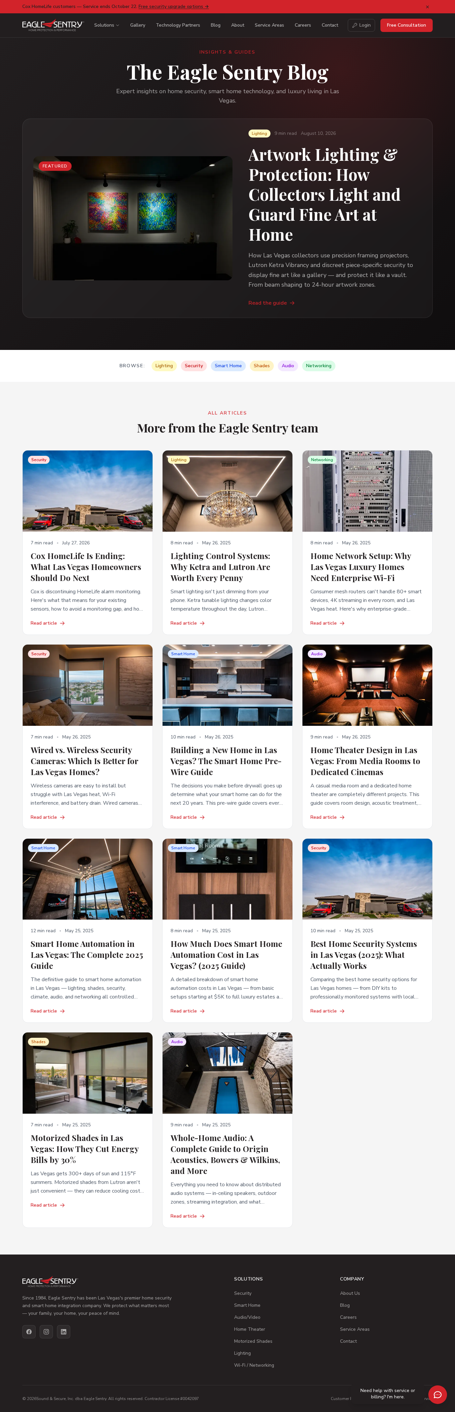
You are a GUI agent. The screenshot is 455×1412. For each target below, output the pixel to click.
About (237, 25)
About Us (350, 1293)
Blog (216, 25)
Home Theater (249, 1329)
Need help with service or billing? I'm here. (387, 1393)
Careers (303, 25)
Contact (330, 25)
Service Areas (269, 25)
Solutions (104, 25)
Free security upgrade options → (174, 6)
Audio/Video (247, 1317)
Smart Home (247, 1305)
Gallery (137, 25)
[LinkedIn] (63, 1331)
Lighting (242, 1353)
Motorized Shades (253, 1341)
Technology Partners (178, 25)
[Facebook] (29, 1331)
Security (242, 1293)
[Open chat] (437, 1394)
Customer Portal (346, 1398)
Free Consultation (406, 25)
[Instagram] (46, 1331)
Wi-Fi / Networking (254, 1365)
